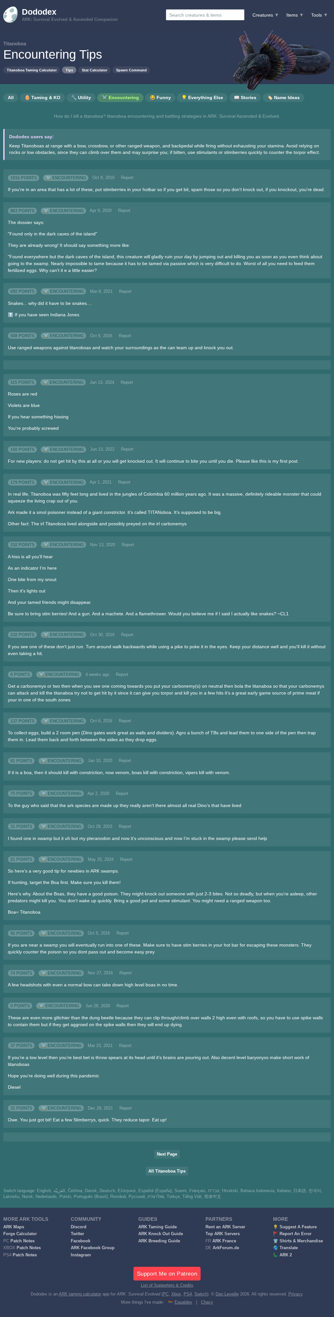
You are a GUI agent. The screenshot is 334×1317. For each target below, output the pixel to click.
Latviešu (11, 1196)
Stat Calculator (94, 70)
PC (166, 1294)
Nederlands (46, 1196)
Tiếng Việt (192, 1196)
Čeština (75, 1191)
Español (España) (155, 1191)
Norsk (27, 1196)
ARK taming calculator (80, 1294)
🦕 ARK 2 (282, 1255)
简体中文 (212, 1196)
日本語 (299, 1191)
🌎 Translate (285, 1248)
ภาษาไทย (155, 1196)
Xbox (176, 1294)
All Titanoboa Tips (167, 1171)
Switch (200, 1294)
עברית (214, 1191)
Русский (137, 1196)
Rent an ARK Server (225, 1227)
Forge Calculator (20, 1234)
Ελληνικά (127, 1191)
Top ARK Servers (222, 1234)
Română (118, 1196)
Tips (69, 70)
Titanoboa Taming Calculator (32, 70)
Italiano (284, 1191)
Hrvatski (230, 1191)
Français (197, 1191)
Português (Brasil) (91, 1196)
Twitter (77, 1234)
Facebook (80, 1241)
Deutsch (107, 1191)
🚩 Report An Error (292, 1234)
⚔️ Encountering (66, 177)
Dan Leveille (227, 1294)
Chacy (207, 1302)
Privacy (295, 1294)
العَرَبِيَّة (59, 1191)
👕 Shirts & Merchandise (298, 1241)
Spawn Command (131, 70)
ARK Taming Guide (157, 1227)
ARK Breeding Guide (159, 1241)
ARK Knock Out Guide (160, 1234)
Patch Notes (22, 1241)
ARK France (224, 1241)
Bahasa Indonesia (257, 1191)
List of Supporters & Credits (167, 1285)
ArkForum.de (226, 1248)
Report (127, 177)
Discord (78, 1227)
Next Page (167, 1154)
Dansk (91, 1191)
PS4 (188, 1294)
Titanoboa (14, 43)
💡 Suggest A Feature (295, 1227)
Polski (65, 1196)
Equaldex (183, 1302)
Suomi (181, 1191)
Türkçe (173, 1196)
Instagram (81, 1255)
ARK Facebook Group (92, 1248)
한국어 (315, 1191)
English (44, 1191)
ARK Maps (13, 1227)
